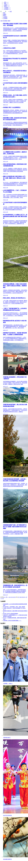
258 (20, 597)
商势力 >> (6, 6)
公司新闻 (5, 18)
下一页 (2, 598)
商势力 (4, 15)
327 (26, 597)
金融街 (4, 14)
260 (24, 597)
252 (9, 597)
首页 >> (5, 2)
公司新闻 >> (7, 9)
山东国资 (5, 17)
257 (18, 597)
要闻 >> (5, 3)
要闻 (4, 12)
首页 (11, 11)
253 (11, 597)
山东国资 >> (7, 7)
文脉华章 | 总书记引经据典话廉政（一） (12, 620)
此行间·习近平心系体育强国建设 (10, 613)
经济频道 (5, 20)
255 (15, 597)
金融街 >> (6, 5)
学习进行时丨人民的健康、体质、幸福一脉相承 (14, 606)
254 (13, 597)
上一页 (5, 597)
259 (22, 597)
